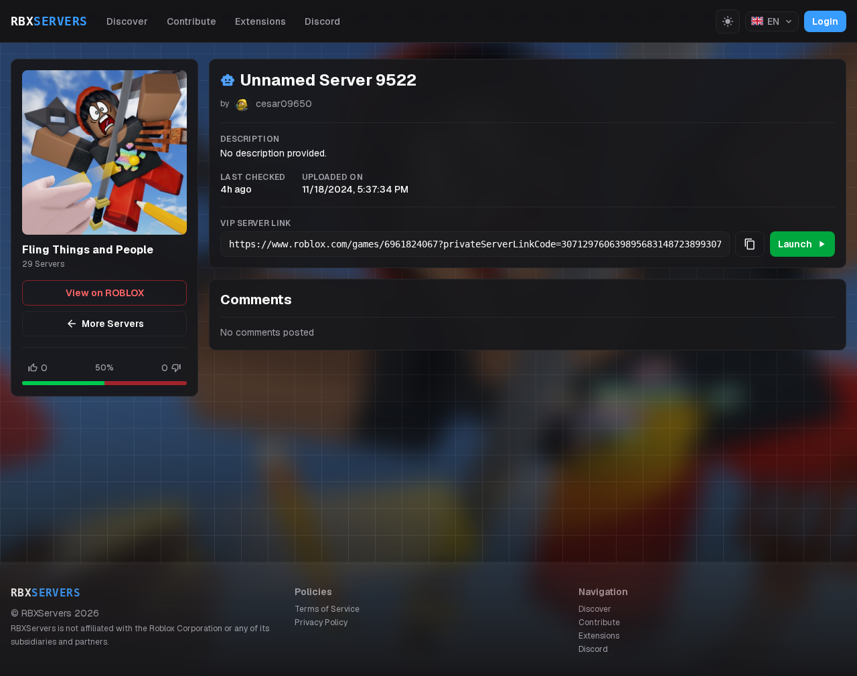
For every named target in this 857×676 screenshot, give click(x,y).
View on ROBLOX (105, 293)
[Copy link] (750, 244)
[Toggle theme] (728, 21)
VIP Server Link (255, 223)
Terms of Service (327, 609)
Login (825, 21)
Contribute (191, 21)
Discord (322, 21)
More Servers (113, 324)
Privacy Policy (321, 622)
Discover (127, 21)
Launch (795, 244)
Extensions (260, 21)
